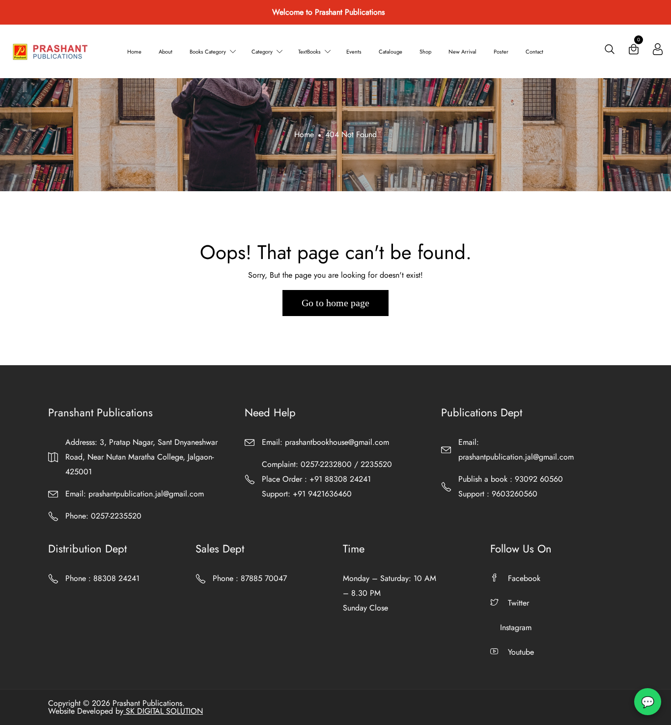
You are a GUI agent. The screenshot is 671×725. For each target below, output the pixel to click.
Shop (425, 52)
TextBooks (309, 52)
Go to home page (335, 302)
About (165, 52)
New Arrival (462, 52)
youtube (521, 652)
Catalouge (390, 52)
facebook (524, 578)
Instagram (515, 627)
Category (262, 52)
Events (354, 52)
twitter (518, 603)
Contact (534, 52)
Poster (501, 52)
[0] (634, 51)
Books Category (208, 52)
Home (134, 52)
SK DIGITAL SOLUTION (163, 711)
